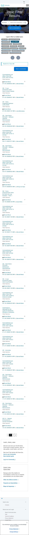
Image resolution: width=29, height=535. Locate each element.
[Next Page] (15, 435)
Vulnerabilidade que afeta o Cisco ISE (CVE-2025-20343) (7, 391)
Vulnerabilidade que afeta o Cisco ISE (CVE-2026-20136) (7, 238)
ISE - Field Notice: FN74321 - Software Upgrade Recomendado (7, 405)
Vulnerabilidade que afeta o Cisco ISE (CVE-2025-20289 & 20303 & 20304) (8, 295)
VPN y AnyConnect (14, 52)
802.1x (3, 39)
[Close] (27, 522)
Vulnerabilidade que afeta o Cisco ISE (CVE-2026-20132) (7, 252)
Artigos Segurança (6, 79)
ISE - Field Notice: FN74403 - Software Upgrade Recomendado (7, 118)
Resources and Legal (8, 509)
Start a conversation (14, 28)
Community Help (6, 43)
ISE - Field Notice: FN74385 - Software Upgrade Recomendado (7, 148)
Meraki (20, 46)
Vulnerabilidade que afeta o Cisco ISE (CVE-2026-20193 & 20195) (8, 163)
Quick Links (6, 502)
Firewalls (4, 46)
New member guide (8, 456)
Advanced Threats (13, 39)
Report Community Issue (10, 512)
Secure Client (5, 50)
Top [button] (2, 498)
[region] (14, 527)
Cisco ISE (14, 41)
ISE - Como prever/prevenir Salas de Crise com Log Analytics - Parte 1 (8, 193)
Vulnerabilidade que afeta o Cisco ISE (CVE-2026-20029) (7, 363)
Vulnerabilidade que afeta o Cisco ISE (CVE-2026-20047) (7, 338)
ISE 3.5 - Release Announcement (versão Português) (7, 420)
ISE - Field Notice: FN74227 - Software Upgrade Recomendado (7, 377)
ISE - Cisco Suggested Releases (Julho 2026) (7, 103)
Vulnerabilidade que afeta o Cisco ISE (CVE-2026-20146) (7, 76)
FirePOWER (16, 43)
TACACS (4, 52)
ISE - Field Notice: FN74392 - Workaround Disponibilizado (7, 266)
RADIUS (22, 48)
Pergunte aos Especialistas (10, 483)
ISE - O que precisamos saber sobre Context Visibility (8, 90)
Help (6, 514)
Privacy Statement (13, 529)
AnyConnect (5, 41)
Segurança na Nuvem (17, 50)
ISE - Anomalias (6, 350)
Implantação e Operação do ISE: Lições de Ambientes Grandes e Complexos (8, 310)
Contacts (7, 505)
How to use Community (9, 454)
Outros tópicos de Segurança (9, 48)
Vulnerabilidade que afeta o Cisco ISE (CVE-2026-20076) (7, 324)
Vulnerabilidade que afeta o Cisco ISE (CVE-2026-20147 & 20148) (8, 208)
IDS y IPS (13, 46)
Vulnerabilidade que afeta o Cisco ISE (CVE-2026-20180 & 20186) (8, 224)
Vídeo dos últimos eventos (10, 479)
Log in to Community (9, 459)
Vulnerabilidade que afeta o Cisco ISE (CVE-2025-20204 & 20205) (8, 178)
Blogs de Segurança (8, 486)
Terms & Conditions (9, 516)
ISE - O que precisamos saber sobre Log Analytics (7, 281)
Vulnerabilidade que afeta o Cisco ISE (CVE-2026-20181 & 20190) (8, 133)
